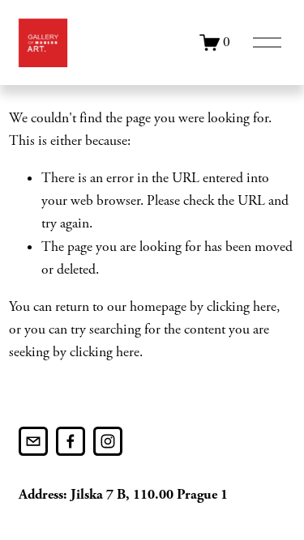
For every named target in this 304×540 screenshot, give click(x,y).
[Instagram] (107, 441)
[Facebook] (70, 441)
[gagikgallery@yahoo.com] (33, 441)
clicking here (241, 307)
